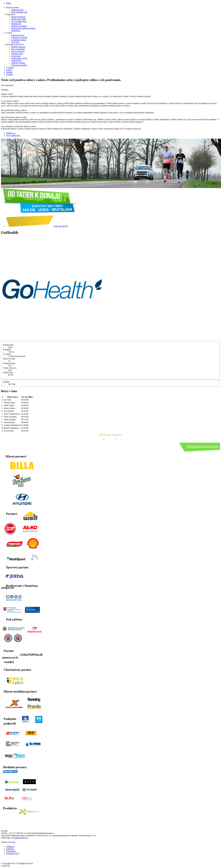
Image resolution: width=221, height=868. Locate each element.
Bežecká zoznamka (19, 26)
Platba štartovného (18, 19)
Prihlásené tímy (17, 10)
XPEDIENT (15, 866)
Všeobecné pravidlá (19, 37)
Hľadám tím (16, 24)
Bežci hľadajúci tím (19, 12)
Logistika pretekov (18, 40)
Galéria (9, 70)
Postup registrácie (18, 17)
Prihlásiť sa (10, 133)
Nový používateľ (13, 135)
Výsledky (10, 67)
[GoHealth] (52, 340)
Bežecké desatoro (18, 47)
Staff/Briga (15, 31)
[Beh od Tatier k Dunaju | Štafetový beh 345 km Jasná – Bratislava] (38, 212)
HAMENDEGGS (20, 838)
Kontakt (9, 74)
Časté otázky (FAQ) (19, 58)
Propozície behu (17, 35)
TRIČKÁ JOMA (18, 63)
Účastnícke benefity (19, 65)
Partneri (9, 72)
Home (8, 3)
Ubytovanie (16, 56)
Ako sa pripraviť (18, 51)
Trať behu (15, 42)
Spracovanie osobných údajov (23, 28)
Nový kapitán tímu (18, 21)
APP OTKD (16, 61)
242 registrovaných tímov (203, 446)
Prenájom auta (17, 54)
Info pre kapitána (18, 49)
